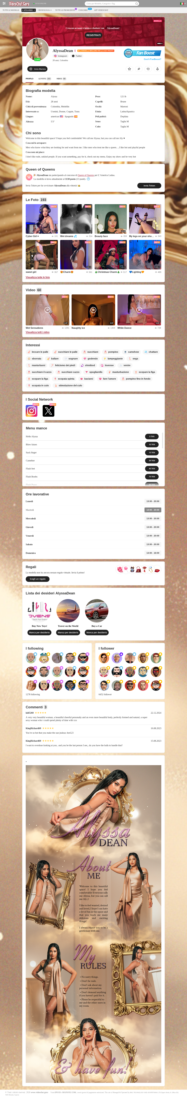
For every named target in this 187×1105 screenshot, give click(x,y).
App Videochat (101, 10)
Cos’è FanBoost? (152, 59)
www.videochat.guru (39, 1092)
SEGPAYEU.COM (69, 1092)
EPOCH (58, 1092)
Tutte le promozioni (65, 10)
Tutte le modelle (11, 10)
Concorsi (83, 10)
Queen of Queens (86, 175)
